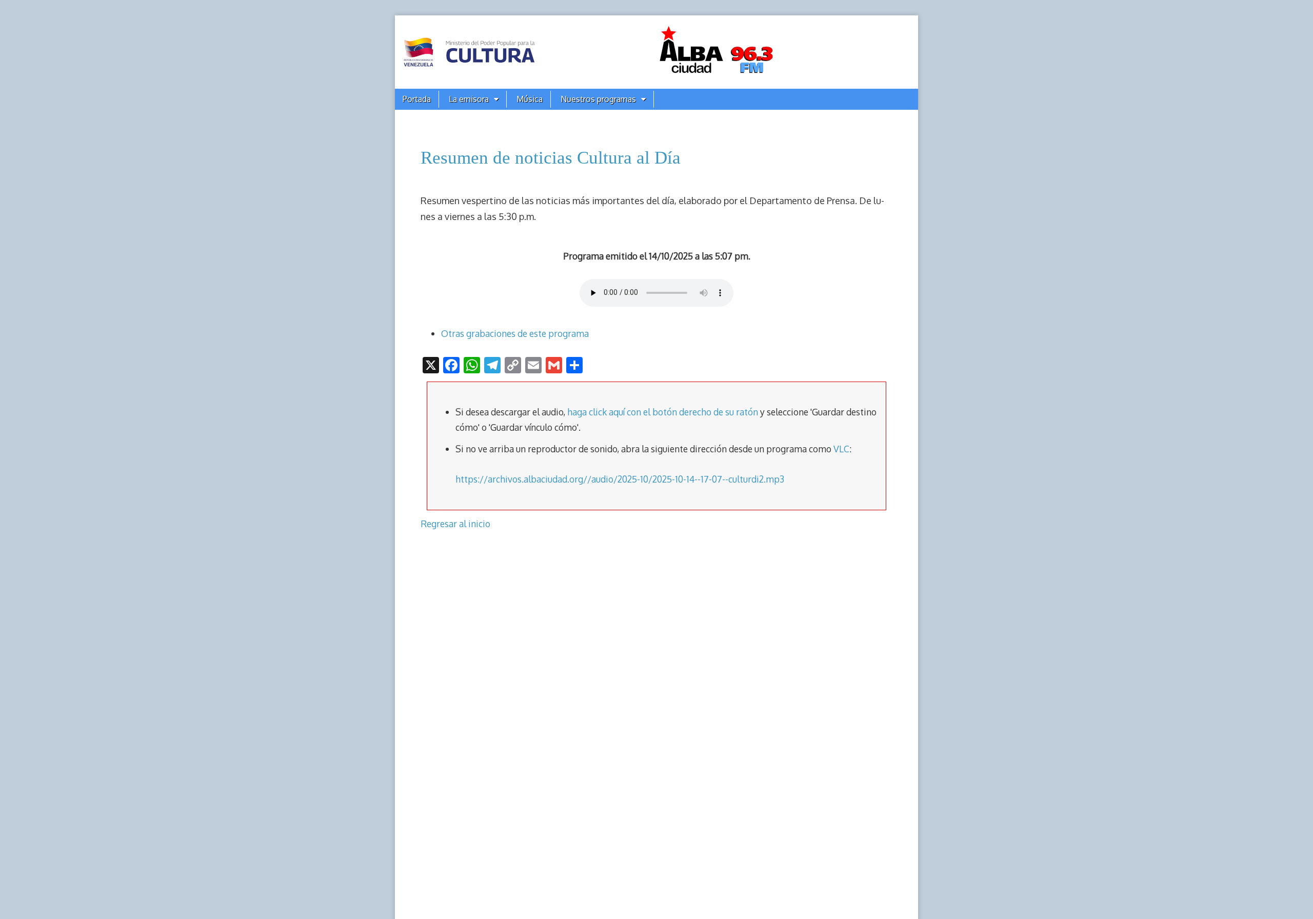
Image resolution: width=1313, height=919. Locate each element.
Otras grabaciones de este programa (515, 333)
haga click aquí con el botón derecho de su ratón (662, 411)
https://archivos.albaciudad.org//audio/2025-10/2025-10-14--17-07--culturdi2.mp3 (619, 479)
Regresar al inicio (455, 523)
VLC (841, 448)
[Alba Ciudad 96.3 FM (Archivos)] (656, 52)
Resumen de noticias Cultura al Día (551, 158)
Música (529, 99)
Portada (417, 99)
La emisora (469, 99)
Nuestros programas (598, 99)
